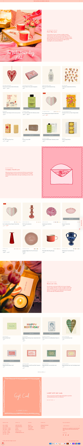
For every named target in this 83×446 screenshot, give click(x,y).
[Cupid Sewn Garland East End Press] (71, 75)
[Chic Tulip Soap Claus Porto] (12, 128)
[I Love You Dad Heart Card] (71, 326)
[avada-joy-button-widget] (2, 443)
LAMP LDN (7, 440)
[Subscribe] (79, 426)
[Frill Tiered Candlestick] (32, 212)
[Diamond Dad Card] (12, 326)
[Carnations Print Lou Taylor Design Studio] (71, 101)
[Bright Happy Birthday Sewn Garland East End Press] (32, 326)
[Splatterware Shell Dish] (51, 212)
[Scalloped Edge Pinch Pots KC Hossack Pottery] (32, 238)
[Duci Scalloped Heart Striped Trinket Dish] (51, 101)
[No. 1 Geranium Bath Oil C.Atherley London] (32, 101)
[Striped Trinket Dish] (71, 212)
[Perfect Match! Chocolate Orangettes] (32, 75)
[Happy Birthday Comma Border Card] (51, 354)
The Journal (30, 428)
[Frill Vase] (12, 238)
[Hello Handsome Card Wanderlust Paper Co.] (51, 326)
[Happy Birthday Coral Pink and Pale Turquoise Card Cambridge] (32, 354)
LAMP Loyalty (30, 426)
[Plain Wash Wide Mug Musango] (51, 238)
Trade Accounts (31, 429)
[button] (81, 223)
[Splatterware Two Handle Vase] (71, 238)
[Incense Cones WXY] (32, 128)
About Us (29, 425)
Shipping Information (44, 425)
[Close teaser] (79, 229)
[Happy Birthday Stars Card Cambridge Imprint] (71, 354)
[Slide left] (4, 1)
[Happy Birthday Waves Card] (12, 354)
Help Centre (43, 426)
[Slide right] (79, 1)
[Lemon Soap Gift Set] (71, 128)
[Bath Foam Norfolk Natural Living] (51, 75)
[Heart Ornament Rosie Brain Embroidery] (12, 75)
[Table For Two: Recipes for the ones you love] (12, 101)
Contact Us (43, 428)
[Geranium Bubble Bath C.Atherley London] (51, 128)
